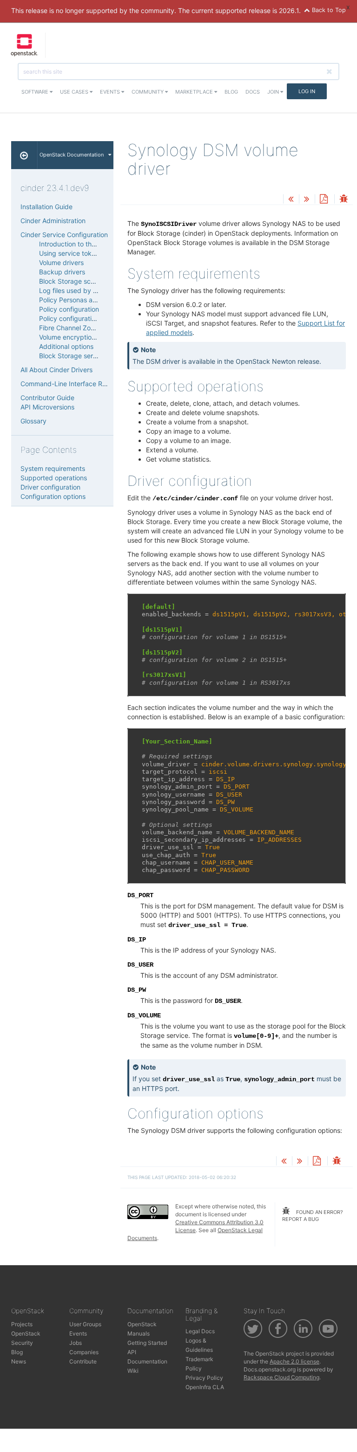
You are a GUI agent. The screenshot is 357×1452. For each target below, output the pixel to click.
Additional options (66, 346)
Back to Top (328, 10)
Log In (306, 91)
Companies (84, 1352)
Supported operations (53, 478)
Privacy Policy (204, 1377)
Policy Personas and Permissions (88, 300)
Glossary (33, 421)
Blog (231, 92)
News (18, 1361)
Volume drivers (61, 262)
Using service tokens (70, 253)
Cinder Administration (53, 221)
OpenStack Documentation (72, 154)
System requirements (52, 468)
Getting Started (147, 1342)
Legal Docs (200, 1331)
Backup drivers (62, 272)
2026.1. (290, 10)
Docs (252, 92)
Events (110, 92)
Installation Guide (46, 207)
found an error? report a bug (312, 1216)
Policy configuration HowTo (80, 318)
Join (273, 92)
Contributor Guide (47, 398)
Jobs (75, 1342)
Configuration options (53, 496)
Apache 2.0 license (294, 1361)
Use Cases (75, 92)
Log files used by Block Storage (87, 290)
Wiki (133, 1370)
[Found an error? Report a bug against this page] (343, 200)
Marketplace (194, 92)
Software (35, 92)
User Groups (85, 1324)
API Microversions (47, 407)
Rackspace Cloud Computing (281, 1377)
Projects (22, 1324)
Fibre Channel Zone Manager (83, 328)
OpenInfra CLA (204, 1387)
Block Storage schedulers (78, 281)
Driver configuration (50, 487)
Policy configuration (69, 309)
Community (148, 92)
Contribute (83, 1361)
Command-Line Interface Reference (74, 384)
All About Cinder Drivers (56, 370)
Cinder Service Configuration (64, 235)
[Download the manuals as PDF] (323, 200)
